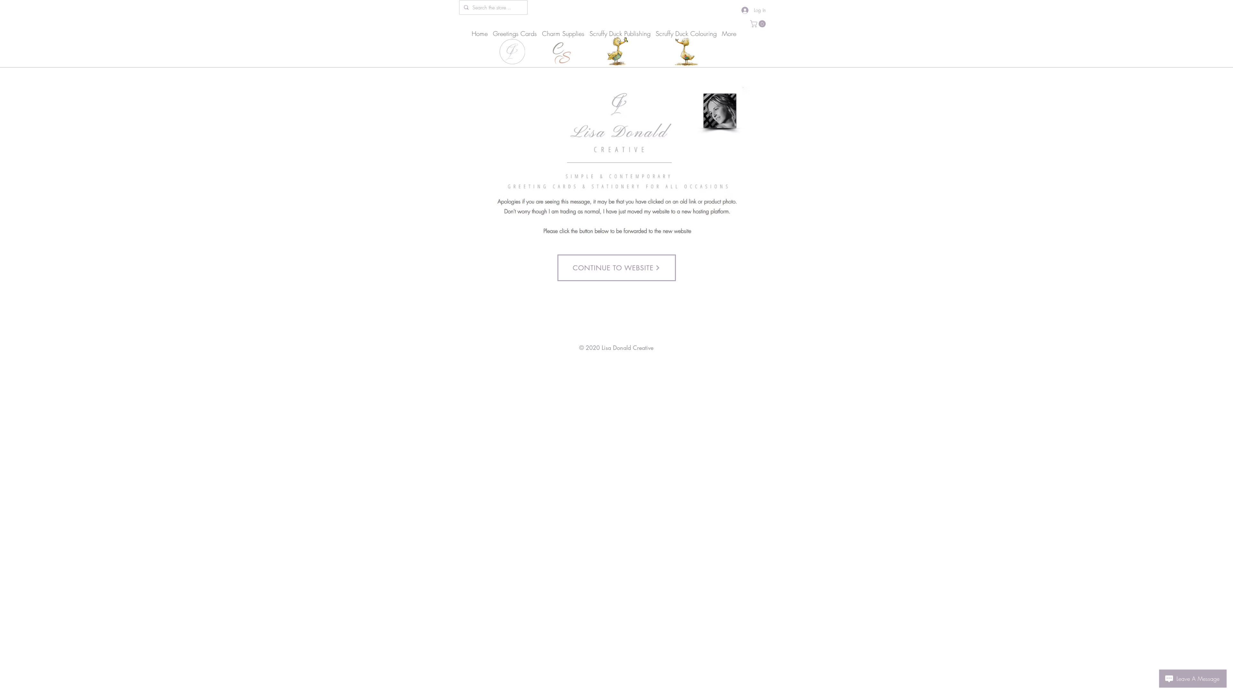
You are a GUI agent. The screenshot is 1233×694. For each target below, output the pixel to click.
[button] (758, 23)
